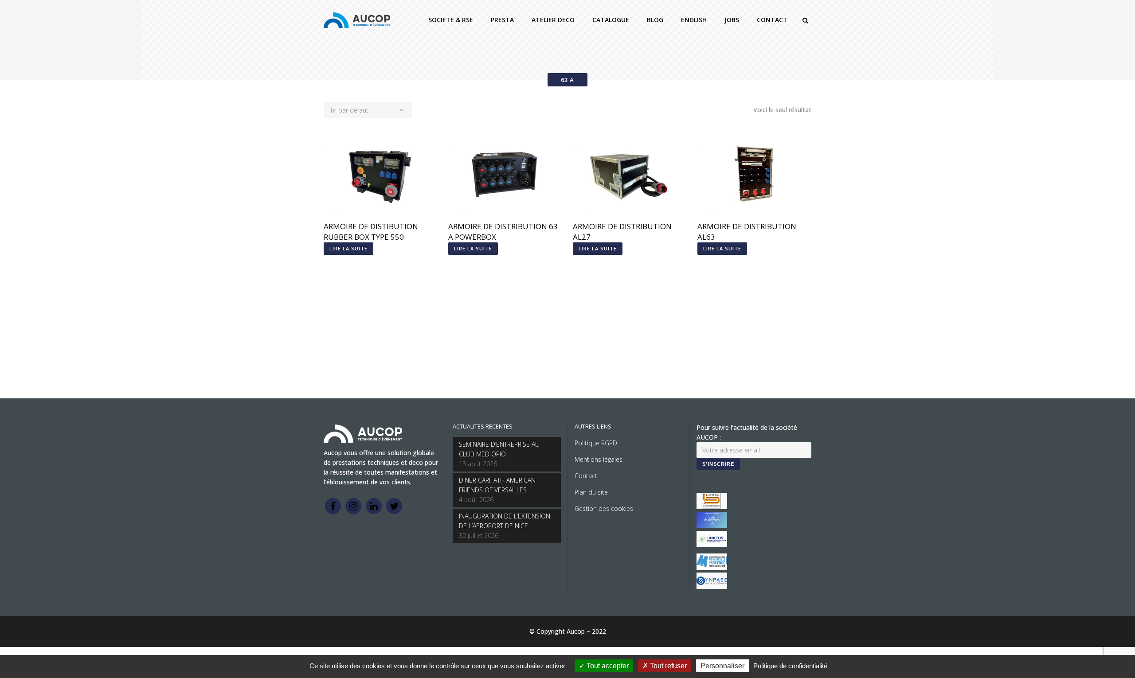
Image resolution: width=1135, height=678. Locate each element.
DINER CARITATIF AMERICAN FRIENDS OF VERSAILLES (497, 485)
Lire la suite (348, 248)
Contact (586, 475)
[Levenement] (712, 526)
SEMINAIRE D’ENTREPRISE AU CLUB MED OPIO (499, 449)
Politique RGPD (596, 443)
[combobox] (368, 110)
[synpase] (712, 586)
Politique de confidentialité (790, 666)
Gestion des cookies (604, 508)
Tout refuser (667, 666)
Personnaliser (722, 666)
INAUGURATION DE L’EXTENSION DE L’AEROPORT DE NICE (504, 521)
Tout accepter (607, 666)
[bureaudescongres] (712, 567)
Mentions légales (598, 459)
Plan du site (591, 492)
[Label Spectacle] (712, 507)
